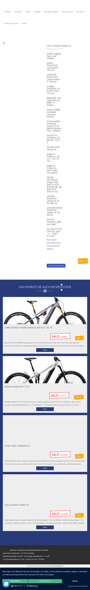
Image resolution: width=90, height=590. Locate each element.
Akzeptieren (45, 581)
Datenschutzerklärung (81, 586)
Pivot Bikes (18, 12)
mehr (74, 581)
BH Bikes (37, 12)
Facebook (68, 297)
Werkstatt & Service (11, 23)
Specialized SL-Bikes (51, 12)
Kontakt (24, 23)
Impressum (13, 550)
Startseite (8, 12)
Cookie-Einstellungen (33, 550)
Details (45, 350)
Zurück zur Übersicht (56, 266)
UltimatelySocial (58, 566)
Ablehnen (15, 581)
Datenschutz (22, 550)
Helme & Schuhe (67, 12)
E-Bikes (28, 12)
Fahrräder (80, 12)
